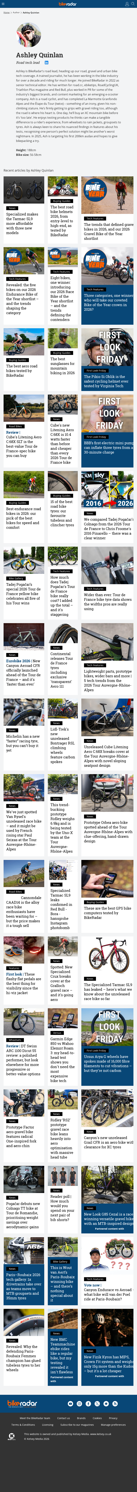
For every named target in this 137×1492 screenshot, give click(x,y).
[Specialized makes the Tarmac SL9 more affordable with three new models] (24, 190)
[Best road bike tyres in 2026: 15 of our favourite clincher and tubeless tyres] (63, 481)
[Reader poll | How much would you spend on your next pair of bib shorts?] (63, 1176)
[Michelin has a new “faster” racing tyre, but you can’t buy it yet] (24, 712)
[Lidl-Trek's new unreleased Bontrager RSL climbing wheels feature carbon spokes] (63, 709)
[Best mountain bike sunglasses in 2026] (63, 338)
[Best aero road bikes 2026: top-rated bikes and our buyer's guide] (24, 341)
